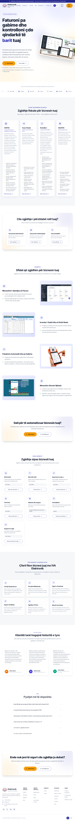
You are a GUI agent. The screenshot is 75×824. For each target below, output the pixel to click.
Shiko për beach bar (60, 489)
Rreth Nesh (56, 791)
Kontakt (48, 5)
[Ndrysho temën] (51, 5)
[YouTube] (10, 809)
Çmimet (31, 5)
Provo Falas (62, 5)
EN (57, 5)
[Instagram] (7, 809)
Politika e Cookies (68, 799)
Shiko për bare (36, 489)
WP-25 (34, 795)
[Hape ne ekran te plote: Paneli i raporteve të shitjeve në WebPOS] (56, 293)
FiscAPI (45, 793)
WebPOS (25, 797)
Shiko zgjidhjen (13, 242)
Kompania (40, 5)
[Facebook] (3, 809)
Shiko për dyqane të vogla (12, 541)
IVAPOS (24, 792)
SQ (54, 5)
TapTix (45, 791)
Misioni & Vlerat (57, 793)
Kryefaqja (18, 5)
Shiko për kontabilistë (61, 516)
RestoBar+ (25, 795)
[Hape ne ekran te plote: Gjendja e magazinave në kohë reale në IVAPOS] (18, 324)
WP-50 (34, 797)
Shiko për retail (36, 516)
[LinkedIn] (14, 809)
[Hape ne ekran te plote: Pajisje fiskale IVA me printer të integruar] (56, 356)
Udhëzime (56, 796)
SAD (24, 800)
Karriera (56, 799)
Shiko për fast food (12, 516)
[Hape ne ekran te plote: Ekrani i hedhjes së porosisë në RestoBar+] (18, 388)
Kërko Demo (69, 5)
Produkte (24, 5)
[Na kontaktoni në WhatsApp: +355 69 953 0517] (71, 821)
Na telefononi (45, 434)
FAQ (36, 5)
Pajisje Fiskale (36, 792)
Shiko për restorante (12, 489)
